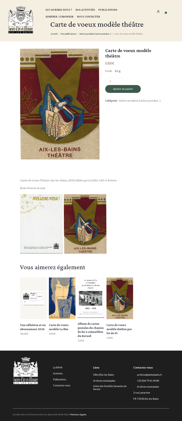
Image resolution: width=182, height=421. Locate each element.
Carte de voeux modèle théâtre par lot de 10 (119, 329)
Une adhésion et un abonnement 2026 (33, 327)
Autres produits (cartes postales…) (95, 34)
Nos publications (68, 34)
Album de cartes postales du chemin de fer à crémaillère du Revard (91, 330)
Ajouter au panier (123, 88)
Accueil (54, 34)
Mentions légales (78, 414)
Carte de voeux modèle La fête (59, 327)
